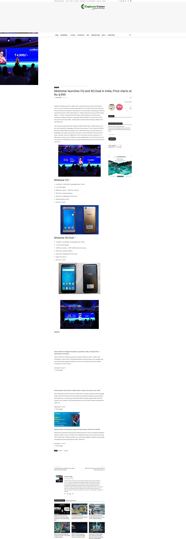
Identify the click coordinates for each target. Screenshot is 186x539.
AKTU (87, 35)
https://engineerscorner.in (69, 478)
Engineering (63, 35)
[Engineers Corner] (93, 7)
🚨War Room (111, 35)
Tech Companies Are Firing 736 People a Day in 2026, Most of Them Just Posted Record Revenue (96, 517)
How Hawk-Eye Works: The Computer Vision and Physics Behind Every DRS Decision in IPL (79, 517)
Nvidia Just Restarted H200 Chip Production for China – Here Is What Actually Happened (62, 536)
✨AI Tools (72, 35)
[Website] (76, 494)
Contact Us (99, 1)
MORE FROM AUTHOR (71, 500)
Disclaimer (76, 1)
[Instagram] (121, 1)
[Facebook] (119, 1)
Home (67, 1)
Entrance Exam (95, 35)
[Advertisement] (93, 22)
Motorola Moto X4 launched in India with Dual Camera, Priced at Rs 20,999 (77, 429)
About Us (71, 1)
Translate (119, 147)
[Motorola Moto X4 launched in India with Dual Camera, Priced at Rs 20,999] (79, 419)
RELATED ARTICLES (59, 500)
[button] (130, 35)
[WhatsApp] (65, 100)
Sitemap (104, 1)
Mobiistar (60, 450)
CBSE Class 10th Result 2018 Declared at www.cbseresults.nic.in (95, 469)
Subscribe (112, 139)
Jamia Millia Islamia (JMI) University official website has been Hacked (64, 469)
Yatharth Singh (58, 97)
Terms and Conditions (91, 1)
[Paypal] (126, 1)
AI (89, 513)
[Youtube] (131, 1)
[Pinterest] (62, 100)
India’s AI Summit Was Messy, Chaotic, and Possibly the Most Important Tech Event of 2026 (78, 536)
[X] (128, 1)
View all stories (128, 102)
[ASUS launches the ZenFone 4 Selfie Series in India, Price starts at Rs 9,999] (79, 380)
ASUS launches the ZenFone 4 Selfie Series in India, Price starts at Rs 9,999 (77, 390)
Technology (80, 35)
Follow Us (111, 116)
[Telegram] (72, 100)
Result (104, 35)
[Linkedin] (123, 1)
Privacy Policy (82, 1)
